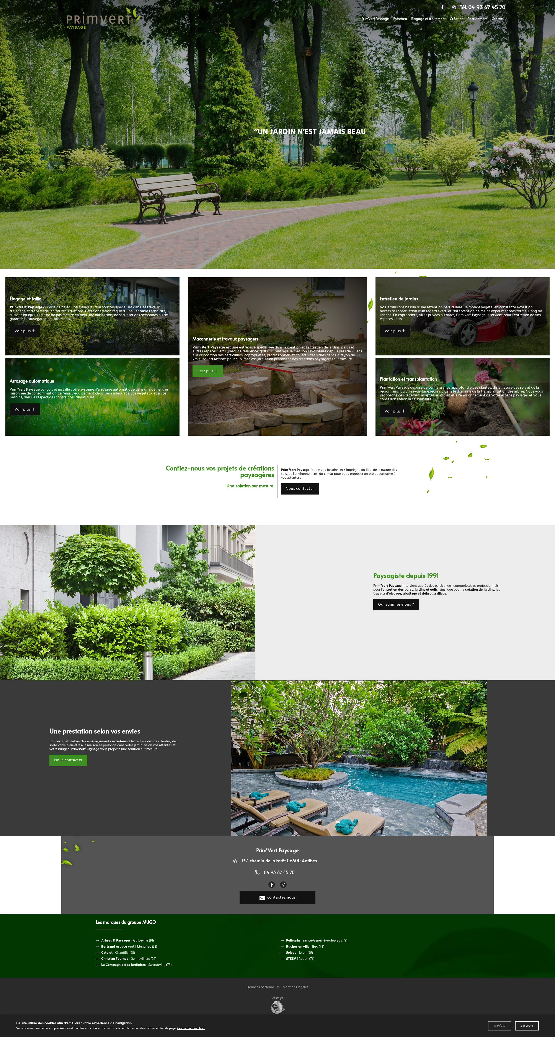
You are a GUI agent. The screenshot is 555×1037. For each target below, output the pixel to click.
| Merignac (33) (129, 947)
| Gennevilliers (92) (128, 959)
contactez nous (281, 897)
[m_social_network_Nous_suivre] (442, 7)
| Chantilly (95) (118, 953)
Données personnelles (263, 987)
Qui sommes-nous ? (396, 604)
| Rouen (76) (300, 959)
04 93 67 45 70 (279, 872)
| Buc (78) (305, 947)
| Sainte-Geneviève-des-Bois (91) (317, 940)
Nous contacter (300, 489)
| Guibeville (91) (127, 940)
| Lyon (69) (299, 953)
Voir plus (23, 331)
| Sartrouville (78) (136, 965)
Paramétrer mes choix (191, 1028)
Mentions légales (295, 987)
